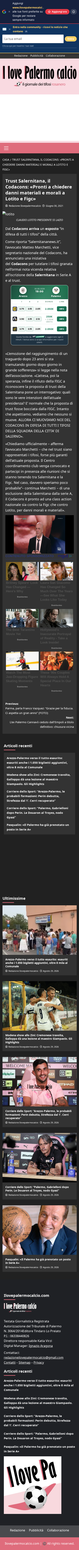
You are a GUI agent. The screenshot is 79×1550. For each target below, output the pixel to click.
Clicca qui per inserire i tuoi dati (18, 46)
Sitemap (24, 1362)
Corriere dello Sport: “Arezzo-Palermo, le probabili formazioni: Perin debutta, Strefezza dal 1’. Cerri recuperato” (36, 795)
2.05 (37, 308)
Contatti (10, 1362)
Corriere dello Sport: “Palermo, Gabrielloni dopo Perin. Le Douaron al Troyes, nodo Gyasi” (37, 812)
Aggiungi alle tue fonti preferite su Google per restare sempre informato (31, 11)
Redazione (21, 55)
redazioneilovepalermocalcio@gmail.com (33, 1357)
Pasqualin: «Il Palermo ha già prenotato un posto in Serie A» (38, 827)
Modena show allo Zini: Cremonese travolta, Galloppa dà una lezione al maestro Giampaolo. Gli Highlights (38, 779)
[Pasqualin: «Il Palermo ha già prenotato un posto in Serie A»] (39, 1230)
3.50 (21, 319)
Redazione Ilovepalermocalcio (25, 205)
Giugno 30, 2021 (54, 205)
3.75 (21, 308)
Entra (70, 38)
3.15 (30, 308)
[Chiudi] (9, 12)
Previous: (39, 708)
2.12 (38, 319)
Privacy (39, 1362)
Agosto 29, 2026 (51, 970)
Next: (42, 722)
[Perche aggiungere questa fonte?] (74, 11)
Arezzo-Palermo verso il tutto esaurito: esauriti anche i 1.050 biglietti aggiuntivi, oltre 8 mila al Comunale (37, 762)
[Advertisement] (39, 117)
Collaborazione (55, 55)
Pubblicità (36, 55)
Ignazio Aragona (41, 1346)
